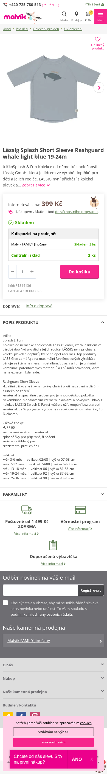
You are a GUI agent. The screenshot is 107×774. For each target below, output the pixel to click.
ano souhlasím (54, 742)
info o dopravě (39, 305)
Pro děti (22, 29)
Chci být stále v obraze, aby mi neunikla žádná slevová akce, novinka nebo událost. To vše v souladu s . (54, 608)
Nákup (9, 678)
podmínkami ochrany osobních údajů (41, 614)
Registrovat (90, 590)
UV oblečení (73, 29)
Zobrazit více (34, 185)
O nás (8, 664)
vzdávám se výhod (53, 731)
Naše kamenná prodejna (25, 691)
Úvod (7, 29)
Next (99, 87)
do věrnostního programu (76, 211)
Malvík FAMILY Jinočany (29, 244)
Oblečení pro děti (46, 29)
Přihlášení (92, 4)
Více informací (25, 533)
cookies (86, 722)
